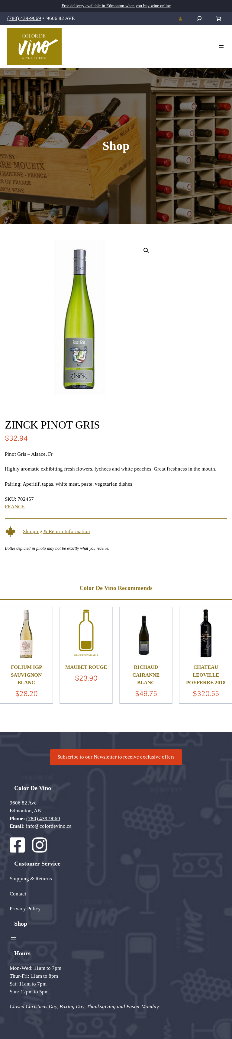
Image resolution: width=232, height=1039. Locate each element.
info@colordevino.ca (49, 826)
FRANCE (14, 507)
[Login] (180, 18)
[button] (146, 250)
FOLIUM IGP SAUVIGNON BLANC (26, 674)
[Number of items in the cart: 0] (218, 18)
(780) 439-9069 (24, 18)
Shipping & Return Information (56, 531)
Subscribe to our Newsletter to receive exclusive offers (116, 757)
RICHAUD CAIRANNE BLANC (146, 674)
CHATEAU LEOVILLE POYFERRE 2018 (206, 674)
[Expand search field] (199, 18)
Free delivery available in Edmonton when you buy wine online (116, 6)
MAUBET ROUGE (86, 667)
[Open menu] (221, 46)
